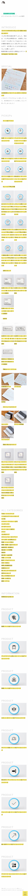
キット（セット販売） (8, 529)
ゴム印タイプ (5, 534)
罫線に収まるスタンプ (9, 444)
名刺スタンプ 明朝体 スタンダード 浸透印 (20, 290)
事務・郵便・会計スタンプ (9, 544)
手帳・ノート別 (6, 557)
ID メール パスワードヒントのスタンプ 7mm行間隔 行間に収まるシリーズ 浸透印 (7, 467)
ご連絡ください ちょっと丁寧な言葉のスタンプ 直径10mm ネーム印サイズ (7, 235)
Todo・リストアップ (7, 513)
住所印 (5, 318)
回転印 (3, 552)
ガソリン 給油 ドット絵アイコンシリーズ (7, 179)
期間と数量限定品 (6, 565)
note (15, 54)
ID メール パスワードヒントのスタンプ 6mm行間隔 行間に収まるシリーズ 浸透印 (20, 467)
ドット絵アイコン (8, 121)
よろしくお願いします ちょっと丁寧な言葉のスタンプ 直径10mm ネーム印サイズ (20, 209)
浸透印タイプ (5, 568)
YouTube (11, 54)
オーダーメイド (6, 526)
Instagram (4, 54)
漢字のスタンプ (6, 573)
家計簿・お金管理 (6, 555)
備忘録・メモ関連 (6, 550)
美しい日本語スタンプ (8, 576)
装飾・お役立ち (6, 578)
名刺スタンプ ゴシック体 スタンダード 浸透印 (7, 311)
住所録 (3, 402)
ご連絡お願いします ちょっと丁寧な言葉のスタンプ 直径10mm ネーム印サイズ (7, 260)
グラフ (3, 532)
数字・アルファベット (8, 560)
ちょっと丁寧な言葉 (9, 186)
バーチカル (17, 386)
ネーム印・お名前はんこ (8, 539)
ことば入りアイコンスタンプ (10, 516)
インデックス (5, 524)
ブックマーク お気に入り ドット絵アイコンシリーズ (20, 140)
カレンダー (4, 424)
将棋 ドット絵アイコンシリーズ (11, 688)
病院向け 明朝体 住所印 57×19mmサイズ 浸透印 (7, 361)
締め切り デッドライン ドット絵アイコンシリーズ (20, 179)
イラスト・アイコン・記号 (9, 521)
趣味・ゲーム (5, 581)
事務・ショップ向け (7, 542)
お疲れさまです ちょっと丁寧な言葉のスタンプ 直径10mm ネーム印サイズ (20, 235)
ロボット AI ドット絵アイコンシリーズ (13, 718)
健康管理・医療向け (7, 547)
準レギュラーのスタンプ (8, 570)
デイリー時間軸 (19, 424)
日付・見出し (5, 563)
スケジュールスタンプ (9, 407)
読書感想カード (6, 386)
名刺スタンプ (7, 270)
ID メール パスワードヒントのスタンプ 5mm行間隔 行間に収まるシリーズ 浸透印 (7, 493)
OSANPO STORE (9, 13)
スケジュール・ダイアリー (9, 537)
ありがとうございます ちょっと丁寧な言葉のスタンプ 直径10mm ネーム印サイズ (7, 209)
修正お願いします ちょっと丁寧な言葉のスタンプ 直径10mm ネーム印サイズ (20, 260)
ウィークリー (5, 439)
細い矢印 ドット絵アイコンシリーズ (12, 844)
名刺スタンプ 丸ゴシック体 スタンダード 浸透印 (7, 290)
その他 (3, 519)
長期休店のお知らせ (7, 596)
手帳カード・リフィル (9, 369)
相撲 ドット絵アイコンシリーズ (11, 626)
